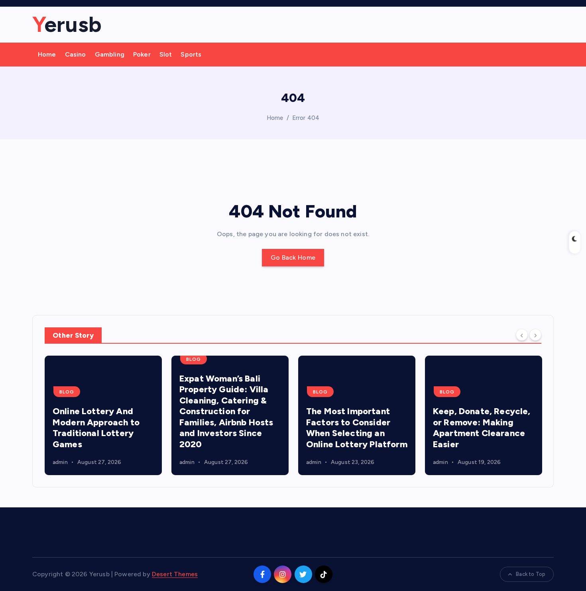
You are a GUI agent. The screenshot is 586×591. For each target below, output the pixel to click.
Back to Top (530, 574)
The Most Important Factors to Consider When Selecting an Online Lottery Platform (356, 428)
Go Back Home (293, 257)
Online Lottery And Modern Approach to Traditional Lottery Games (96, 428)
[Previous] (522, 335)
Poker (142, 54)
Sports (191, 54)
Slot (165, 54)
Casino (75, 54)
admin (60, 462)
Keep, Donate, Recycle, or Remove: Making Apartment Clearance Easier (482, 428)
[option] (103, 415)
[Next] (535, 335)
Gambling (109, 54)
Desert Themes (175, 574)
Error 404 (305, 117)
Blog (66, 392)
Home (47, 54)
